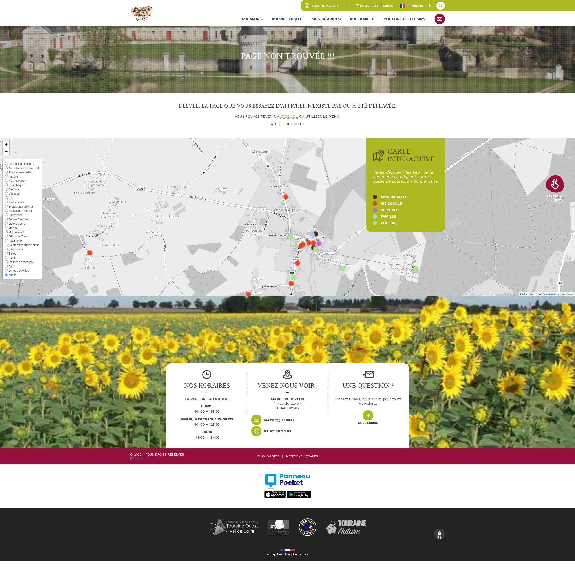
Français (415, 5)
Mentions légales (302, 456)
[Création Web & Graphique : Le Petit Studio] (439, 534)
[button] (6, 144)
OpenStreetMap (551, 294)
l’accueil (289, 116)
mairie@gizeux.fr (279, 420)
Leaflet (524, 294)
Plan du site (268, 456)
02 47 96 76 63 (277, 431)
